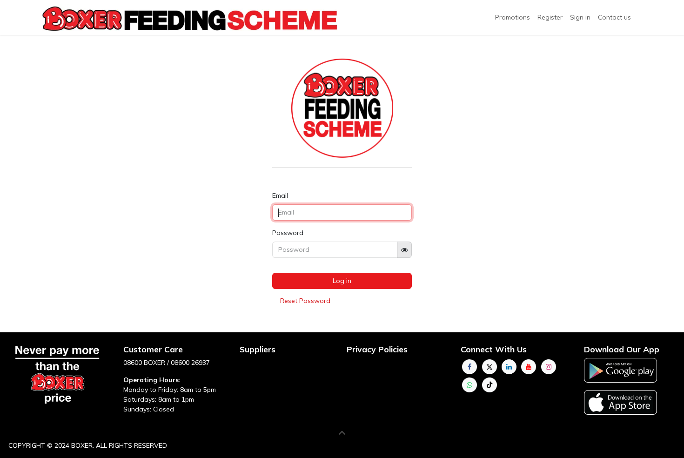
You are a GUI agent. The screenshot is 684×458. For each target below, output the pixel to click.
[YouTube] (528, 366)
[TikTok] (489, 384)
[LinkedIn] (509, 366)
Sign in (580, 17)
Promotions (512, 17)
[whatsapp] (469, 384)
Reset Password (305, 300)
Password (287, 233)
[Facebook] (469, 366)
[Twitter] (489, 366)
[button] (342, 433)
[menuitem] (550, 17)
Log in (342, 280)
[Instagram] (548, 366)
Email (280, 195)
